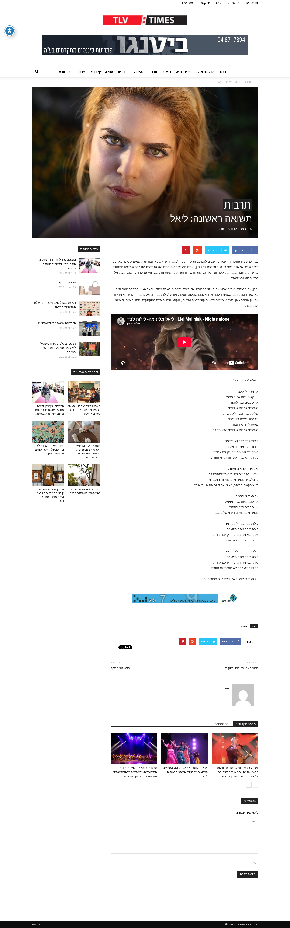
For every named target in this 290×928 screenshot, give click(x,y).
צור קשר (206, 3)
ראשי (222, 72)
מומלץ (244, 626)
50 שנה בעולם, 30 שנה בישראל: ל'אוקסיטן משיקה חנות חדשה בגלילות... (58, 348)
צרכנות (80, 72)
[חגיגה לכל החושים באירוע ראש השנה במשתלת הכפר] (84, 475)
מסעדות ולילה (205, 72)
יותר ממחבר (222, 724)
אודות (218, 3)
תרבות (152, 72)
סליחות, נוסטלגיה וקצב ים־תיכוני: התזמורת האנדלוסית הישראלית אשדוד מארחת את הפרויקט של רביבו (135, 772)
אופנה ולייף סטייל (101, 72)
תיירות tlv (62, 72)
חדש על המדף (120, 668)
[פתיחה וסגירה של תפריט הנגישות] (9, 31)
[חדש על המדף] (89, 287)
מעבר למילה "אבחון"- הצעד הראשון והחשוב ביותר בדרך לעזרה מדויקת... (84, 410)
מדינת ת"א (183, 72)
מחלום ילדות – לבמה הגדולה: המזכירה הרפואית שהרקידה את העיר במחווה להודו (185, 772)
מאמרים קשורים (245, 724)
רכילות (166, 72)
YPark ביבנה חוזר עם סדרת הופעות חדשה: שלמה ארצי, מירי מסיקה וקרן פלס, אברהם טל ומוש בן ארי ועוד (237, 772)
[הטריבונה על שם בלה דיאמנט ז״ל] (89, 328)
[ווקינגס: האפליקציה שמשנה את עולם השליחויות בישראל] (89, 308)
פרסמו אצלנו (188, 3)
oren (243, 228)
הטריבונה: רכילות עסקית (241, 668)
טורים (121, 72)
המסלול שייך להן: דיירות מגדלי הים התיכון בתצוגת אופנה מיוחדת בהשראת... (56, 264)
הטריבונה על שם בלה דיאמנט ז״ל (57, 323)
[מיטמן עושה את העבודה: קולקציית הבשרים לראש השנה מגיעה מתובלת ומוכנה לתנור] (48, 475)
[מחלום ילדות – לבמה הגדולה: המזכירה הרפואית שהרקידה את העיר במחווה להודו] (184, 748)
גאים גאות (136, 72)
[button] (37, 72)
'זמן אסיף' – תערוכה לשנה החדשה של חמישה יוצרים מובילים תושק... (49, 449)
